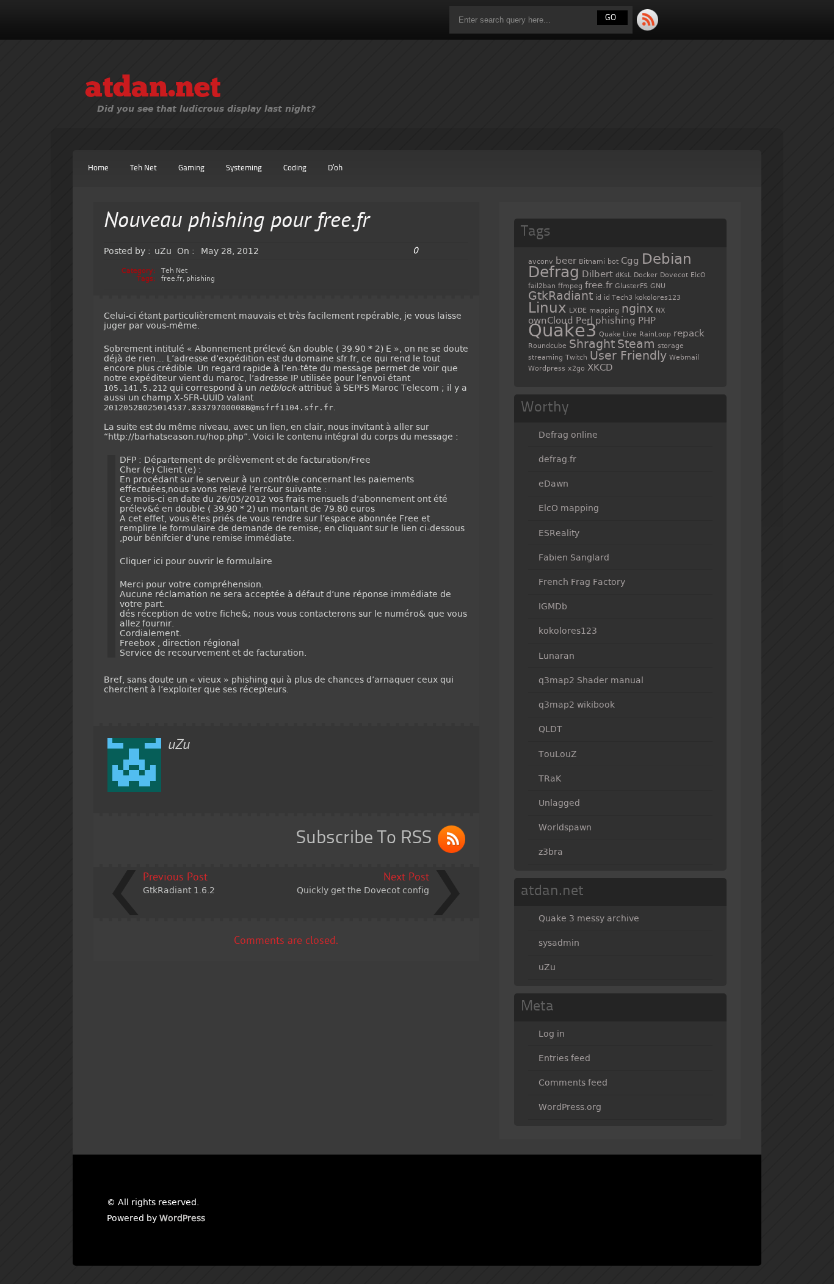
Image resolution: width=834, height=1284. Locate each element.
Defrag (553, 272)
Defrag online (568, 435)
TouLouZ (557, 754)
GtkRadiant (560, 295)
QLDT (550, 729)
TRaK (549, 778)
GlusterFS (631, 286)
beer (566, 260)
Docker (646, 275)
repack (689, 333)
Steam (636, 344)
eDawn (553, 483)
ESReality (558, 533)
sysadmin (558, 943)
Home (98, 168)
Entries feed (564, 1058)
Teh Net (143, 168)
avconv (540, 262)
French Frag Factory (581, 582)
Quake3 (562, 330)
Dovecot (674, 275)
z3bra (550, 852)
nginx (637, 308)
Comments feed (572, 1082)
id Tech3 (618, 298)
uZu (547, 967)
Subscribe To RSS (364, 838)
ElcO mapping (568, 508)
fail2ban (542, 286)
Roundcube (547, 346)
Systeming (244, 168)
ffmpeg (570, 286)
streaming (545, 357)
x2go (576, 368)
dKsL (623, 275)
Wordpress (546, 368)
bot (612, 262)
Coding (294, 168)
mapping (604, 310)
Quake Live (618, 334)
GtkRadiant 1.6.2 (179, 890)
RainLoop (655, 334)
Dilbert (597, 274)
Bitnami (592, 262)
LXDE (578, 310)
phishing (200, 279)
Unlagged (559, 803)
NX (660, 310)
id (598, 298)
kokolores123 (658, 298)
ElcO (698, 275)
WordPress (182, 1218)
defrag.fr (557, 459)
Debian (667, 258)
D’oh (335, 168)
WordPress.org (569, 1107)
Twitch (576, 357)
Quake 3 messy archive (588, 918)
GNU (657, 286)
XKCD (600, 367)
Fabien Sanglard (573, 557)
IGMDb (552, 606)
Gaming (191, 168)
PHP (647, 320)
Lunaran (556, 656)
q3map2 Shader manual (591, 680)
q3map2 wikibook (576, 704)
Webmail (684, 357)
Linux (547, 307)
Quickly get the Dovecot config (363, 890)
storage (671, 346)
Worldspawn (565, 827)
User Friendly (628, 355)
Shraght (592, 344)
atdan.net (152, 89)
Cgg (630, 260)
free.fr (172, 279)
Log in (551, 1034)
